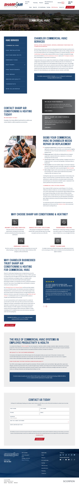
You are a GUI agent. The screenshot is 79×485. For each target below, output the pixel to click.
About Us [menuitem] (35, 7)
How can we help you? (16, 424)
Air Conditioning (44, 460)
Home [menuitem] (30, 7)
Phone (12, 412)
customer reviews (61, 204)
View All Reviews (10, 325)
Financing (35, 2)
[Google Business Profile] (60, 455)
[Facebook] (68, 455)
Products (41, 2)
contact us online (21, 317)
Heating (43, 462)
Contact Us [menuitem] (61, 7)
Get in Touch (70, 7)
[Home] (13, 5)
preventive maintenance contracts (51, 55)
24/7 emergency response (68, 55)
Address (12, 416)
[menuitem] (15, 45)
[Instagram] (71, 455)
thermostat (69, 150)
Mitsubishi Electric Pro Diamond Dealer (14, 287)
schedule (29, 377)
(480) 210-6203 (55, 77)
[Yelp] (63, 455)
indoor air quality (70, 168)
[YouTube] (74, 455)
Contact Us (43, 473)
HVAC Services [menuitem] (54, 7)
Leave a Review (48, 110)
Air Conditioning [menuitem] (41, 7)
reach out (58, 76)
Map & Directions (25, 460)
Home (42, 455)
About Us (43, 457)
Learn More (47, 127)
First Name (13, 408)
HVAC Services (44, 465)
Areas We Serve (44, 468)
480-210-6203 (70, 2)
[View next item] (46, 306)
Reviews (59, 2)
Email (41, 412)
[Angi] (66, 455)
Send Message (39, 439)
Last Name (43, 408)
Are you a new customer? (17, 420)
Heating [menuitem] (48, 7)
